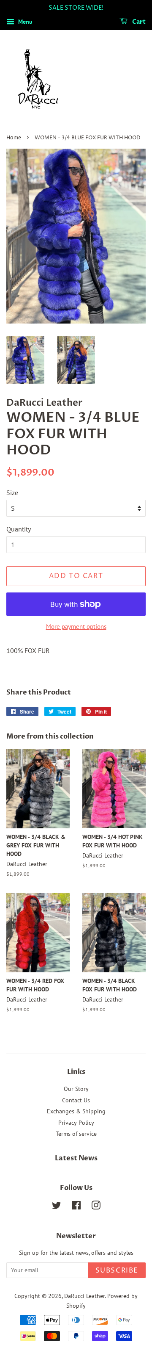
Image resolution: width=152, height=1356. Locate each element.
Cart (138, 22)
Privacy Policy (76, 1122)
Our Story (76, 1089)
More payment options (76, 627)
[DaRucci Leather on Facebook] (76, 1207)
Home (13, 137)
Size (12, 492)
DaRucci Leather (84, 1296)
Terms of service (76, 1133)
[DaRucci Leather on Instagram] (95, 1207)
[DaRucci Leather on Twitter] (56, 1207)
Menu (24, 21)
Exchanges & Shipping (76, 1111)
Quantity (18, 529)
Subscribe (116, 1270)
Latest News (76, 1158)
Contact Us (76, 1100)
